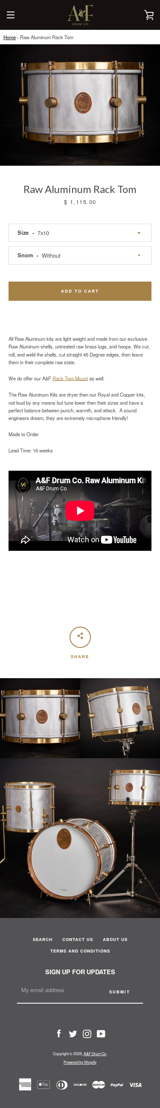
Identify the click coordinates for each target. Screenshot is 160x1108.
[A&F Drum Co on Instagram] (87, 1033)
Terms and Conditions (80, 951)
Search (42, 939)
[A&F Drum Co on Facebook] (59, 1033)
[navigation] (10, 15)
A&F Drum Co (95, 1053)
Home (9, 37)
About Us (115, 939)
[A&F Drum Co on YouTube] (101, 1033)
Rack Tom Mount (70, 378)
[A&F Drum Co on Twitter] (73, 1033)
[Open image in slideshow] (80, 104)
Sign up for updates (80, 971)
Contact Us (77, 939)
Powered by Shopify (80, 1062)
